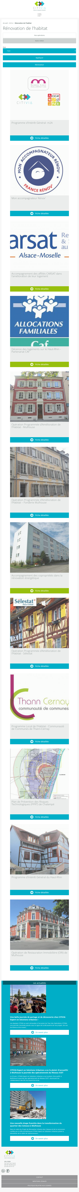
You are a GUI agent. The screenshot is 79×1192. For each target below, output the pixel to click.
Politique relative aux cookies (39, 1185)
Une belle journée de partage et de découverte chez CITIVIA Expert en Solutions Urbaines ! (37, 1018)
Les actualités (39, 983)
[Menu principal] (39, 14)
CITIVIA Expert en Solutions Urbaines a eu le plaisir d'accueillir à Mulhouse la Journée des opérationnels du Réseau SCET (39, 1071)
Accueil (5, 23)
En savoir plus (42, 1032)
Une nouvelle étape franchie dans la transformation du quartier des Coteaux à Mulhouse (36, 1124)
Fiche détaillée (42, 138)
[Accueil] (39, 6)
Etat (4, 47)
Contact (39, 1177)
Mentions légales (39, 1181)
